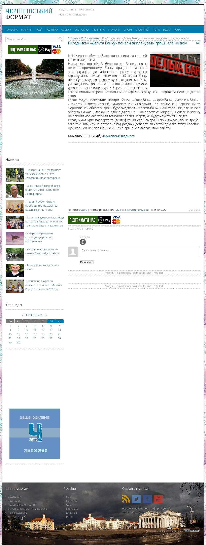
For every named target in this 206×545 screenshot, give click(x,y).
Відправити (87, 262)
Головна (73, 38)
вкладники (143, 209)
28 (59, 338)
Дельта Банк (122, 209)
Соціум (70, 504)
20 (50, 334)
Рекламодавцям (17, 512)
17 (26, 334)
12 (42, 330)
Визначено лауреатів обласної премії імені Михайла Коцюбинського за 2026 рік (44, 285)
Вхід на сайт (15, 496)
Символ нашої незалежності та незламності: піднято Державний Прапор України (43, 174)
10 (26, 330)
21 (103, 38)
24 (26, 338)
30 (18, 342)
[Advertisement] (151, 14)
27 (50, 338)
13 (50, 330)
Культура (71, 512)
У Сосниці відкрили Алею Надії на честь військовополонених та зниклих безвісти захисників (44, 221)
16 (18, 334)
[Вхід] (83, 242)
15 (10, 334)
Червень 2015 (34, 315)
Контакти (13, 516)
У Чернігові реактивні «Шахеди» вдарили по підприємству (39, 237)
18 (34, 334)
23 (18, 338)
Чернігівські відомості (118, 136)
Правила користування (22, 504)
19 (42, 334)
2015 (83, 38)
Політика (71, 500)
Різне (69, 516)
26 (42, 338)
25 (34, 338)
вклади (133, 209)
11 (34, 330)
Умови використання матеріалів (27, 508)
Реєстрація (14, 500)
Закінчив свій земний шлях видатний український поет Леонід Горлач (42, 190)
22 (10, 338)
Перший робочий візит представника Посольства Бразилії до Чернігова (41, 205)
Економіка (72, 508)
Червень (94, 38)
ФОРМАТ (29, 14)
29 (10, 342)
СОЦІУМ (83, 209)
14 (59, 330)
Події (69, 496)
